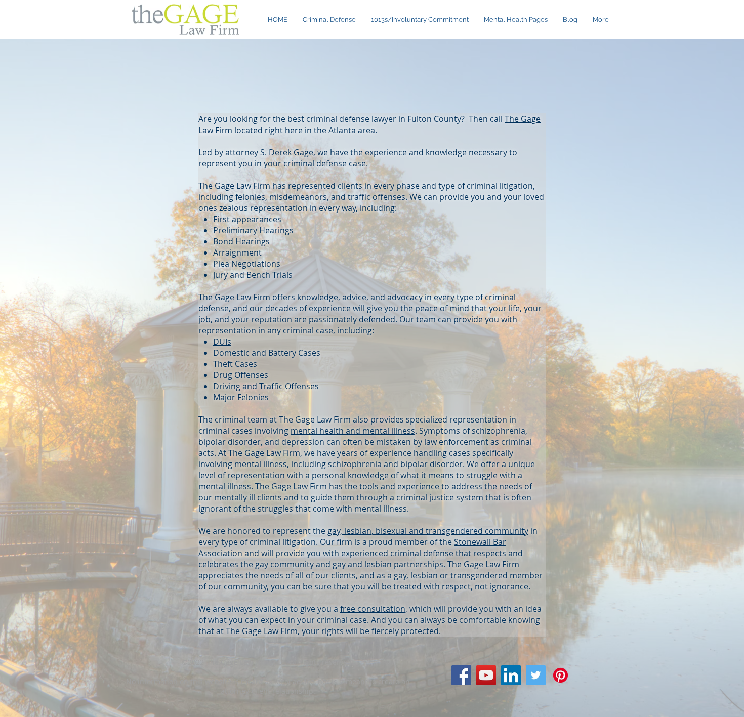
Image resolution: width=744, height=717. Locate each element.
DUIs (222, 341)
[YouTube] (486, 675)
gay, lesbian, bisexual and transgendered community (427, 530)
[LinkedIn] (511, 675)
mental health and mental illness (353, 430)
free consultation (372, 608)
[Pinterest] (560, 675)
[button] (515, 19)
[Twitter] (536, 675)
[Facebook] (461, 675)
